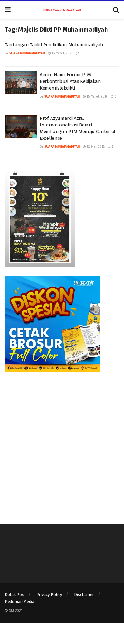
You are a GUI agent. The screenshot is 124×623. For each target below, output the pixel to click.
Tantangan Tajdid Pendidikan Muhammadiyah (54, 45)
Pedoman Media (19, 601)
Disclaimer (84, 594)
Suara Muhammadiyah (27, 53)
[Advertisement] (62, 443)
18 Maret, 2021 (61, 53)
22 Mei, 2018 (95, 147)
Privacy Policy (49, 594)
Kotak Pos (14, 594)
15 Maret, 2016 (96, 96)
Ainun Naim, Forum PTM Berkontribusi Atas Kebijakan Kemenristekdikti (70, 81)
